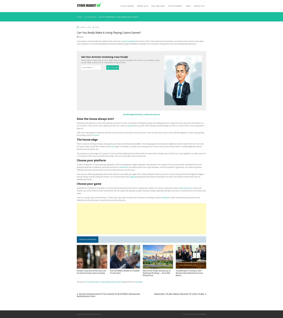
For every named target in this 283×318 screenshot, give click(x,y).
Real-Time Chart (158, 6)
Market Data (142, 6)
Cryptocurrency (175, 6)
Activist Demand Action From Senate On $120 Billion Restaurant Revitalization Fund (108, 295)
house (112, 146)
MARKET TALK (199, 6)
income (96, 135)
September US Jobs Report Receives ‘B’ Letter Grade (179, 294)
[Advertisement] (141, 218)
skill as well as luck (185, 188)
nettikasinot (124, 167)
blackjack (165, 197)
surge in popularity (128, 41)
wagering (133, 177)
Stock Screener (127, 6)
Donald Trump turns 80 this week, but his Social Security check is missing (91, 272)
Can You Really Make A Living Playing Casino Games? (103, 282)
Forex (188, 6)
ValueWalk (138, 282)
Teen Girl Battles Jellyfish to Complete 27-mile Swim (125, 272)
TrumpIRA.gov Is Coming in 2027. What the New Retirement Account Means (189, 273)
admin (97, 27)
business (131, 126)
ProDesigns (201, 314)
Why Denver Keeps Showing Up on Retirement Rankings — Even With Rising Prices (157, 273)
